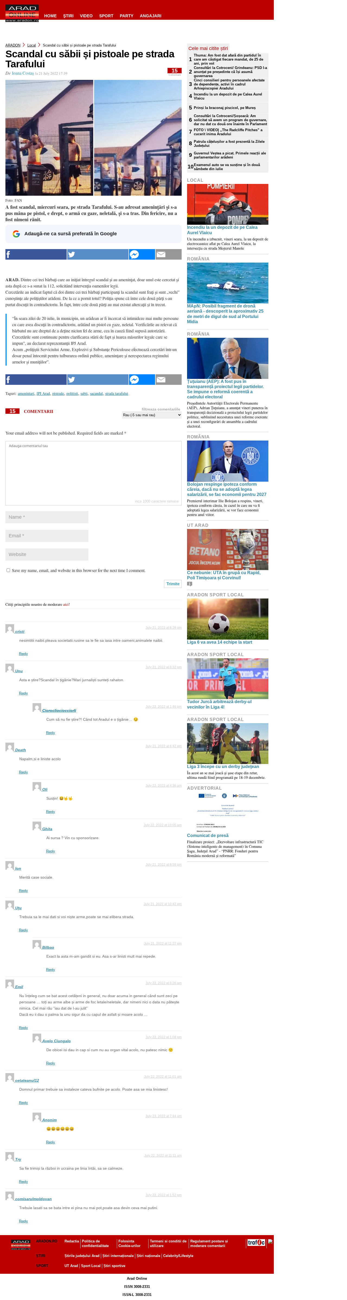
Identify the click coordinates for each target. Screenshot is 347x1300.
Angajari (150, 16)
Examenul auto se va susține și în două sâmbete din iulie (227, 167)
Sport (106, 16)
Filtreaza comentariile (161, 409)
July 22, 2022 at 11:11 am (163, 1155)
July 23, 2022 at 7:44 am (164, 1116)
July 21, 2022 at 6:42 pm (164, 746)
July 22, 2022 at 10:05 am (163, 825)
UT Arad (198, 525)
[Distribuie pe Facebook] (36, 254)
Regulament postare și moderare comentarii (209, 1243)
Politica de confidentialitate (95, 1243)
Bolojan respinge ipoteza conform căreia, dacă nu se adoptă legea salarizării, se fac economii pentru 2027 (226, 489)
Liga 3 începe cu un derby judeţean (223, 766)
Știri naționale (148, 1256)
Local (31, 45)
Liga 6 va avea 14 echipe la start (219, 642)
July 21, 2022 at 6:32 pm (164, 667)
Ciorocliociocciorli (59, 710)
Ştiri (68, 16)
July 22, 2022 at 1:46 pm (164, 707)
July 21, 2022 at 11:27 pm (163, 943)
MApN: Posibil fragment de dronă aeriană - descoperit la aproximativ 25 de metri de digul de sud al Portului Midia (225, 314)
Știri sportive (114, 1266)
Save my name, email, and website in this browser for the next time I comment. (79, 570)
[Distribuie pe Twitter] (97, 254)
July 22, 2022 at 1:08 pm (164, 1037)
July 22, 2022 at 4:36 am (164, 786)
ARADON (12, 45)
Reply (23, 654)
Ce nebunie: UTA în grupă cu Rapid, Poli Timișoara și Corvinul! (224, 575)
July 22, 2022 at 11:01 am (163, 1077)
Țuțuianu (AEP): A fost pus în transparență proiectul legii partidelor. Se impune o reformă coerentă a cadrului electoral (225, 389)
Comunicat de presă (208, 835)
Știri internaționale (118, 1256)
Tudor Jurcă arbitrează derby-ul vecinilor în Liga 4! (219, 704)
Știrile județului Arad (82, 1256)
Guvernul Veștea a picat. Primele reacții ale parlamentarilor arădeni (230, 155)
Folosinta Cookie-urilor (129, 1243)
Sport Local (91, 1266)
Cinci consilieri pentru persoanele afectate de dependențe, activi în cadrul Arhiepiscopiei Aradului (229, 84)
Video (86, 16)
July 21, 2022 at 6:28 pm (164, 628)
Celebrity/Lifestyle (178, 1256)
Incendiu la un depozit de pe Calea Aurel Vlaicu (228, 96)
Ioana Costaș (23, 73)
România (198, 259)
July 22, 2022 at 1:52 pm (164, 1195)
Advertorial (204, 788)
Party (126, 16)
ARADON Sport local (215, 595)
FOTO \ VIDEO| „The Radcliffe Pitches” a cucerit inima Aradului (228, 132)
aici (66, 604)
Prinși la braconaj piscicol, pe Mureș (225, 108)
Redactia (72, 1241)
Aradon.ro (46, 1241)
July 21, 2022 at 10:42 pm (163, 904)
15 (175, 72)
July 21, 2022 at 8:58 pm (164, 864)
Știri (40, 1256)
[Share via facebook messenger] (142, 254)
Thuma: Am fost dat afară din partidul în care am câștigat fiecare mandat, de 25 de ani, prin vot (228, 59)
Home (50, 16)
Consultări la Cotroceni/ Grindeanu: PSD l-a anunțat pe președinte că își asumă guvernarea (230, 72)
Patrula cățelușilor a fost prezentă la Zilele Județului (229, 144)
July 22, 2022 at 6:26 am (164, 983)
